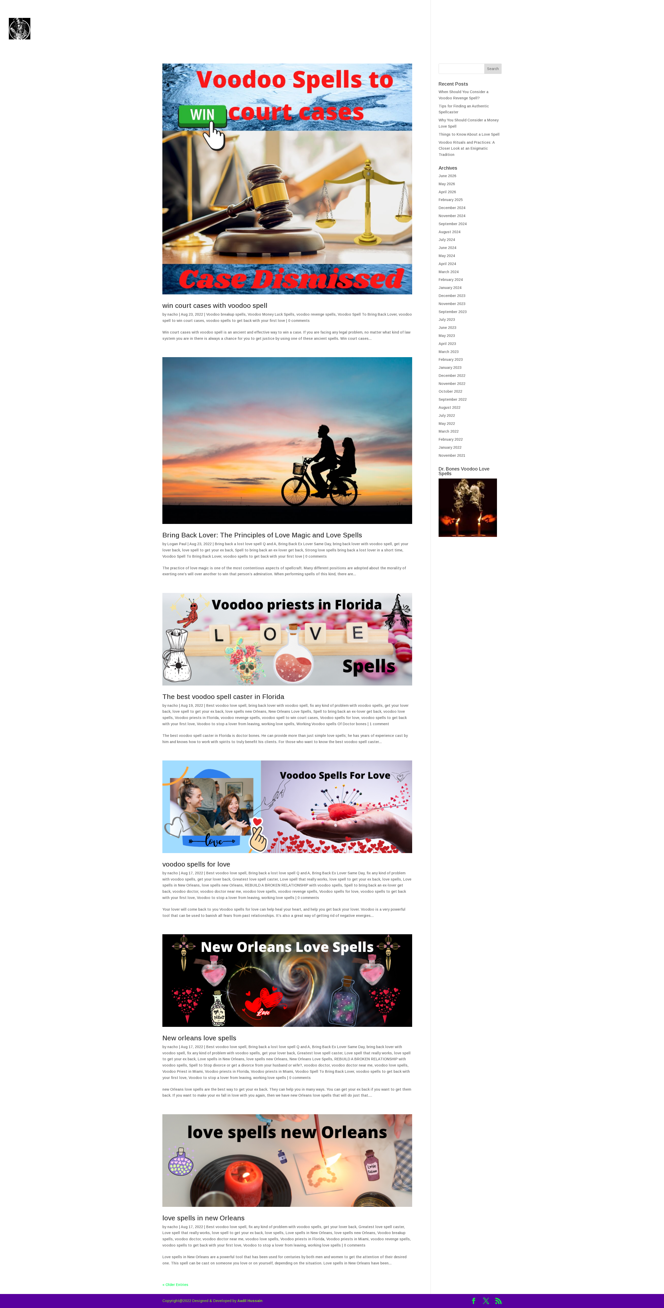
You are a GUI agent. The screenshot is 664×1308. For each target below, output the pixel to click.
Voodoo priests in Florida (197, 718)
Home (494, 29)
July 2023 (447, 319)
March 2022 (449, 431)
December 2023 (452, 296)
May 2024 (447, 256)
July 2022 (447, 415)
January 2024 (450, 288)
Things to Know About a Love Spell (469, 134)
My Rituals (542, 29)
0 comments (299, 321)
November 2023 (452, 304)
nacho (172, 314)
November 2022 (452, 384)
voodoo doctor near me (220, 891)
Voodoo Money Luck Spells (271, 314)
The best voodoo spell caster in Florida (223, 697)
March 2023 (449, 352)
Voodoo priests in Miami (272, 1071)
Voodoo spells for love (339, 718)
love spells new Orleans (245, 711)
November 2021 (452, 455)
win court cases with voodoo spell (214, 305)
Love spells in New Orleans (221, 1059)
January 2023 (450, 367)
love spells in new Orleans (203, 1218)
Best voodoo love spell (226, 705)
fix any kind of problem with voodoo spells (346, 705)
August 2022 (449, 407)
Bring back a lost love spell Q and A (245, 544)
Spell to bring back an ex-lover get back (269, 550)
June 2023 (447, 328)
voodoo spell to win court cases (290, 718)
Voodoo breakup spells (226, 314)
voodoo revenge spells (316, 314)
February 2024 (451, 280)
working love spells (277, 724)
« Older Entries (175, 1285)
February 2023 (451, 359)
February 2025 (451, 200)
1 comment (379, 724)
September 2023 (453, 312)
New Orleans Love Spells (289, 711)
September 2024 (453, 224)
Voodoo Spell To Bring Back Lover (367, 314)
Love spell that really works (303, 879)
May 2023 (447, 336)
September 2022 (453, 399)
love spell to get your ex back (207, 550)
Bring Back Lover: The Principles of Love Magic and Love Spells (262, 535)
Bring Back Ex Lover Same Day (304, 544)
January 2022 (450, 447)
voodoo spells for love (196, 864)
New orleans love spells (199, 1038)
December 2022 (452, 375)
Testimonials (584, 29)
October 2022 (450, 391)
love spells (391, 879)
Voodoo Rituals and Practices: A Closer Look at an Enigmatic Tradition (467, 148)
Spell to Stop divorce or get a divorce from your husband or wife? (245, 1065)
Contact (635, 29)
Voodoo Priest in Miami (182, 1071)
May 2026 (447, 184)
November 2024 (452, 216)
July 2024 (447, 240)
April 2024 (447, 264)
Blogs (515, 29)
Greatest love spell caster (255, 879)
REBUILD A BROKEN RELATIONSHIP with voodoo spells (293, 885)
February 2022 (451, 439)
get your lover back (213, 879)
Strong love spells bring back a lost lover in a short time (353, 550)
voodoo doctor (185, 891)
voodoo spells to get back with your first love (245, 321)
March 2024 (449, 272)
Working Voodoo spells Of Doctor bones (331, 724)
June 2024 (447, 248)
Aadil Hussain (249, 1301)
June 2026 (447, 176)
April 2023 (447, 344)
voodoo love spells (259, 891)
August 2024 (449, 232)
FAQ (613, 29)
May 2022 (447, 423)
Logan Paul (176, 544)
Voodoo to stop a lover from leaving (228, 724)
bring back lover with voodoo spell (362, 544)
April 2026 (447, 192)
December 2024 (452, 208)
